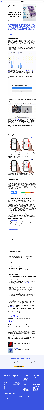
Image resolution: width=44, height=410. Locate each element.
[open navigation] (42, 1)
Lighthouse (10, 321)
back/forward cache (31, 303)
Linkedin (7, 384)
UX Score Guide (25, 385)
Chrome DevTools (12, 320)
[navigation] (22, 34)
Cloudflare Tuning (26, 390)
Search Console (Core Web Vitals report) (15, 316)
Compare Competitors (27, 380)
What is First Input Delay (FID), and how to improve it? (22, 343)
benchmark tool (13, 337)
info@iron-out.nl (16, 389)
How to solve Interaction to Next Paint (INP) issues (36, 381)
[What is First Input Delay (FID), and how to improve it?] (10, 344)
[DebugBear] (6, 397)
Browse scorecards (27, 366)
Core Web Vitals (16, 119)
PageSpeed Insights (12, 315)
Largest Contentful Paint (27, 70)
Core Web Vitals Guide (27, 387)
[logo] (1, 1)
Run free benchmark (19, 366)
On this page (10, 34)
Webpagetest (11, 322)
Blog (6, 382)
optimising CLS (12, 306)
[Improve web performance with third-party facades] (10, 350)
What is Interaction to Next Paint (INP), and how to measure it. (36, 389)
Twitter (7, 389)
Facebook (7, 386)
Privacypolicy (22, 403)
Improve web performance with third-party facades (21, 349)
